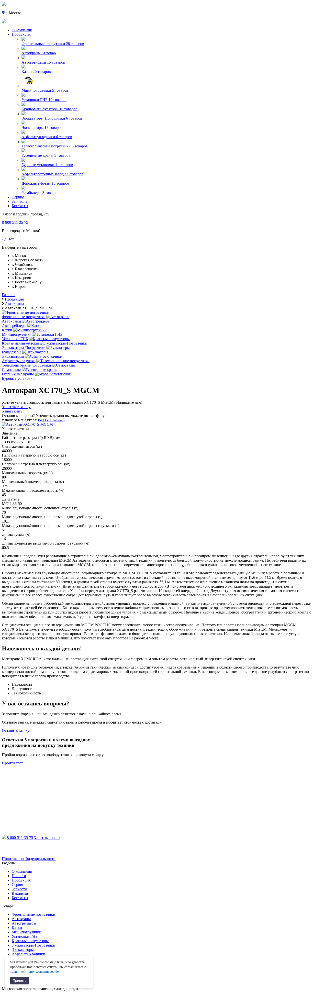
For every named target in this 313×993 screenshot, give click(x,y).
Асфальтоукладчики (28, 954)
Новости (19, 876)
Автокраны (21, 919)
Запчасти (19, 201)
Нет (10, 239)
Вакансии (20, 893)
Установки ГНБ (25, 936)
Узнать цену (12, 411)
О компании (22, 30)
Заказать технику (16, 407)
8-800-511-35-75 (15, 222)
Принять (19, 980)
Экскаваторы (23, 950)
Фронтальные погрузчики (33, 914)
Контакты (20, 206)
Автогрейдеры (24, 923)
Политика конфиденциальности (29, 859)
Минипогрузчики (26, 932)
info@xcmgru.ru (26, 850)
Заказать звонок (47, 838)
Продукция (21, 34)
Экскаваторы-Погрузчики (33, 945)
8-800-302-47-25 (51, 420)
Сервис (18, 197)
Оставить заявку (15, 730)
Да (4, 239)
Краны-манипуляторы (30, 941)
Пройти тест (12, 763)
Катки (17, 928)
